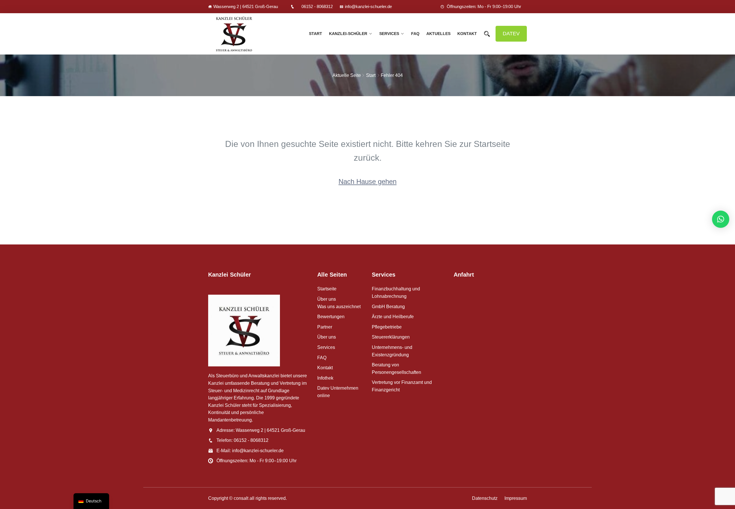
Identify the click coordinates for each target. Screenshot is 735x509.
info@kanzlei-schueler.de (368, 6)
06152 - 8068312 (317, 6)
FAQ (415, 33)
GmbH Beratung (388, 306)
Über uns (326, 299)
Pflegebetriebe (387, 327)
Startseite (326, 288)
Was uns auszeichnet (339, 306)
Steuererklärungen (391, 337)
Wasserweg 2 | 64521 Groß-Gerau (245, 6)
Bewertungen (331, 316)
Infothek (325, 378)
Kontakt (467, 33)
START (315, 33)
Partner (324, 327)
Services (389, 33)
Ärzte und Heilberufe (393, 316)
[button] (720, 219)
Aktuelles (438, 33)
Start (371, 75)
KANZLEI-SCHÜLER (348, 33)
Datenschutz (485, 498)
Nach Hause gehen (367, 181)
